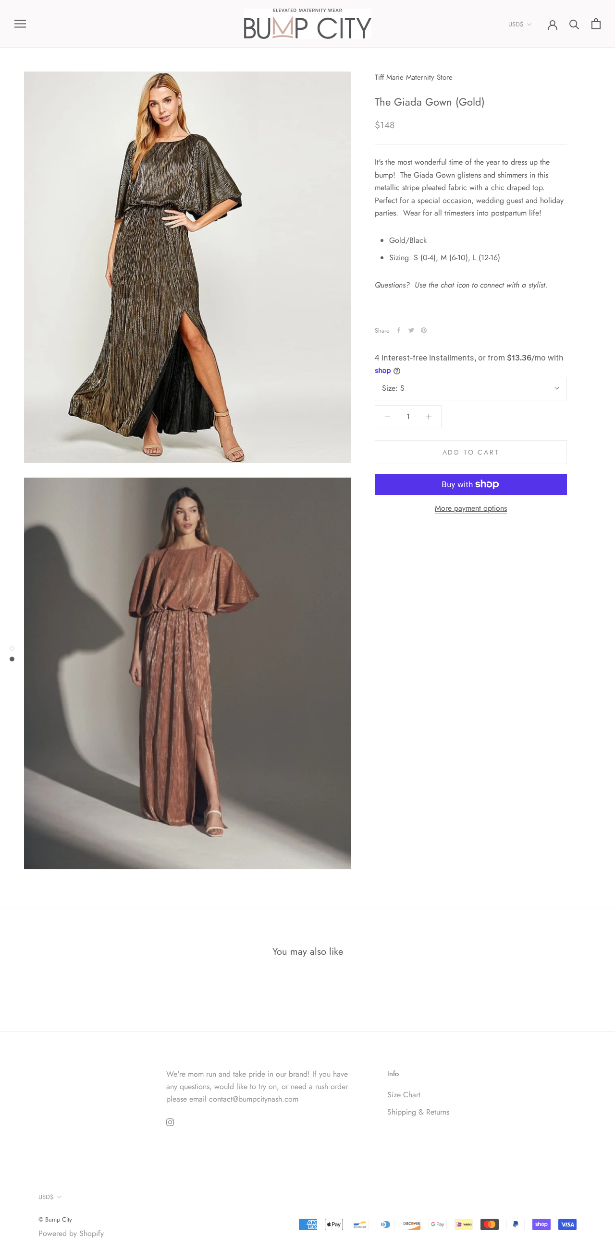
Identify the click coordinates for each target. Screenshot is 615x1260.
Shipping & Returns (418, 1111)
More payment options (471, 508)
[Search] (574, 24)
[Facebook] (399, 330)
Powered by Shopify (71, 1233)
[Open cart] (596, 23)
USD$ (516, 24)
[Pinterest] (424, 330)
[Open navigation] (20, 24)
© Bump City (55, 1219)
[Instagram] (170, 1122)
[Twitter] (411, 330)
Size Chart (403, 1094)
